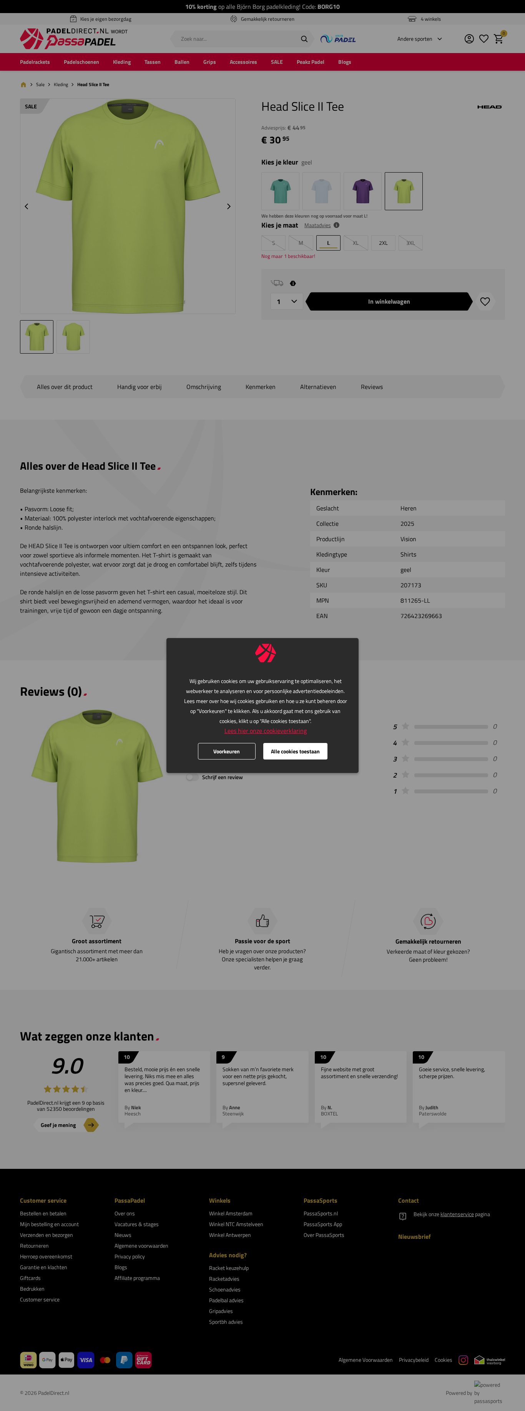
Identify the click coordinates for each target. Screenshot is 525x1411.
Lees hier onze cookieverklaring (265, 730)
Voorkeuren (226, 751)
